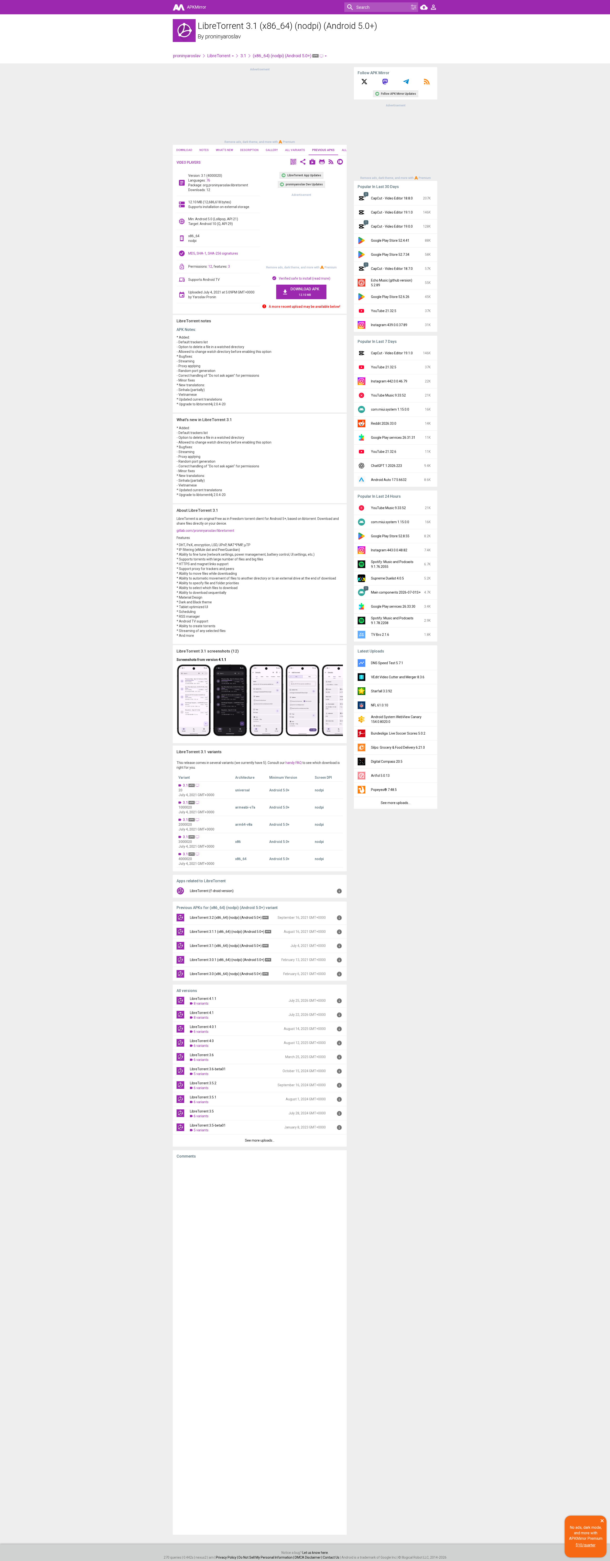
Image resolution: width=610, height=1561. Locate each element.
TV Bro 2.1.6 (380, 635)
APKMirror (196, 7)
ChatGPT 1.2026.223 (386, 466)
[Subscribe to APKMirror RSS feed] (427, 83)
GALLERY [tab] (272, 150)
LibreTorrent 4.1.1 (203, 999)
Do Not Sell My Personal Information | (267, 1557)
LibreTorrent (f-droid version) (212, 891)
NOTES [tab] (204, 150)
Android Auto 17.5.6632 (389, 480)
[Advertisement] (259, 105)
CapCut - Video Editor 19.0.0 (392, 226)
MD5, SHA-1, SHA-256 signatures (213, 253)
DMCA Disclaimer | (309, 1557)
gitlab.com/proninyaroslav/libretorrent (205, 531)
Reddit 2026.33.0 (383, 423)
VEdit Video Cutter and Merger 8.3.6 (397, 677)
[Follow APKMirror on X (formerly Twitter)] (364, 83)
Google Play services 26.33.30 (393, 606)
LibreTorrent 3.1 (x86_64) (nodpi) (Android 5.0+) (226, 946)
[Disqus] (260, 1346)
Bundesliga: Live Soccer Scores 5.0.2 (398, 733)
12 (210, 266)
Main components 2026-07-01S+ (396, 592)
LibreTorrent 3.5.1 (203, 1097)
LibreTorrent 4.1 (202, 1013)
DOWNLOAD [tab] (184, 150)
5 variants (201, 1074)
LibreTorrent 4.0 (202, 1041)
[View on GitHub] (322, 162)
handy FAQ (293, 763)
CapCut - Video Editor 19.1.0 (392, 212)
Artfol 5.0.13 (380, 776)
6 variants (201, 1032)
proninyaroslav (223, 36)
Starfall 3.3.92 (381, 691)
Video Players (189, 162)
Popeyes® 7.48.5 (384, 790)
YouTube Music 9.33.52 (388, 395)
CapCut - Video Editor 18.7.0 (392, 269)
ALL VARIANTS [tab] (295, 150)
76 (208, 180)
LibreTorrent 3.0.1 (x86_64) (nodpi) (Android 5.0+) (227, 960)
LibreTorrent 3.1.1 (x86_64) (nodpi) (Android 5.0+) (227, 932)
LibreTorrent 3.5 (202, 1111)
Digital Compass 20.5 (386, 761)
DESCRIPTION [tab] (249, 150)
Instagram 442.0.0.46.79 (389, 381)
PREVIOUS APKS (323, 150)
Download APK (304, 292)
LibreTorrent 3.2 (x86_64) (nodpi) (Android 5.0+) (226, 917)
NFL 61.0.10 (379, 705)
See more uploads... (259, 1140)
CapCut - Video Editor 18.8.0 (392, 198)
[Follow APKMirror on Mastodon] (385, 83)
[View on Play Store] (312, 162)
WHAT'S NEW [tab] (224, 150)
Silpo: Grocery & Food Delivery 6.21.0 (398, 747)
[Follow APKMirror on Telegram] (406, 83)
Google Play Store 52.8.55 (390, 536)
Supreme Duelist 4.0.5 (387, 578)
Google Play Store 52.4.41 (390, 240)
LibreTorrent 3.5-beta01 (208, 1125)
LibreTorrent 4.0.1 (203, 1027)
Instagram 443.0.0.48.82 (389, 550)
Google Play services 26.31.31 (393, 437)
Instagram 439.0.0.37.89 (389, 325)
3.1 (243, 55)
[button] (293, 162)
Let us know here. (315, 1553)
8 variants (201, 1003)
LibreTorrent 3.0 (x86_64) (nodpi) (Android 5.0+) (226, 974)
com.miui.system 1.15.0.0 (390, 409)
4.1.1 (222, 660)
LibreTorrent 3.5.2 (203, 1083)
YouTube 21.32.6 (383, 452)
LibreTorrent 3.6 (202, 1055)
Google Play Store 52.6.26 (390, 297)
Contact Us (331, 1557)
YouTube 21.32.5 (383, 311)
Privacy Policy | (227, 1557)
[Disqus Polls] (260, 1222)
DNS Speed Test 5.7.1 (387, 663)
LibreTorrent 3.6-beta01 (208, 1069)
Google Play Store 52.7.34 (390, 254)
